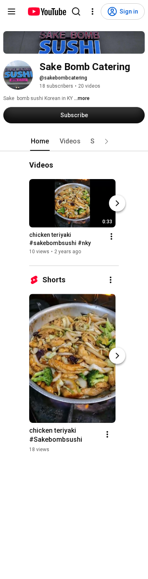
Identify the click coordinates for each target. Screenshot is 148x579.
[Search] (76, 11)
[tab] (40, 141)
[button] (106, 141)
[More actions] (111, 237)
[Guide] (11, 11)
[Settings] (92, 11)
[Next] (117, 203)
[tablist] (74, 141)
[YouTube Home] (46, 11)
